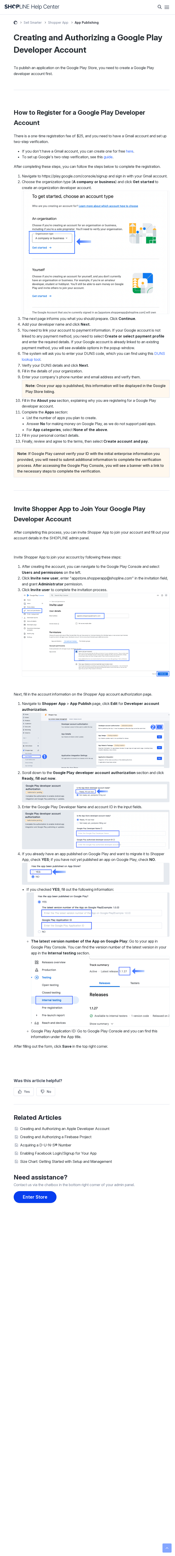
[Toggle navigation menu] (166, 7)
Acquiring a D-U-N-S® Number (45, 1145)
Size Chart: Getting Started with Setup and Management (66, 1161)
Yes (27, 1092)
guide (108, 157)
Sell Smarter (33, 22)
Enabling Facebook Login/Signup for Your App (58, 1153)
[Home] (32, 7)
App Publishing (87, 22)
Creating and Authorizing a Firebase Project (55, 1137)
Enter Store (35, 1197)
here (129, 151)
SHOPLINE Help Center (15, 23)
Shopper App (58, 22)
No (49, 1092)
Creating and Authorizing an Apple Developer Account (64, 1128)
